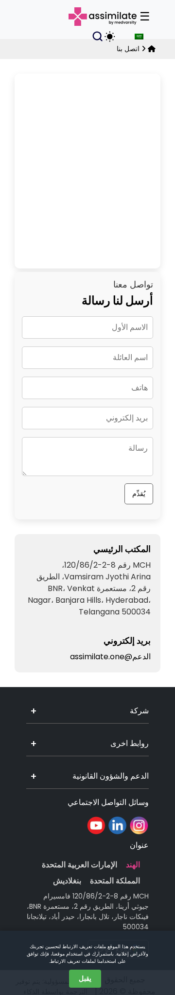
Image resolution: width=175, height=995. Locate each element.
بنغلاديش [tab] (67, 880)
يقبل (85, 978)
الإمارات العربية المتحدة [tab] (79, 864)
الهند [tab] (133, 864)
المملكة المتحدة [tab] (115, 880)
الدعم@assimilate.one (110, 656)
